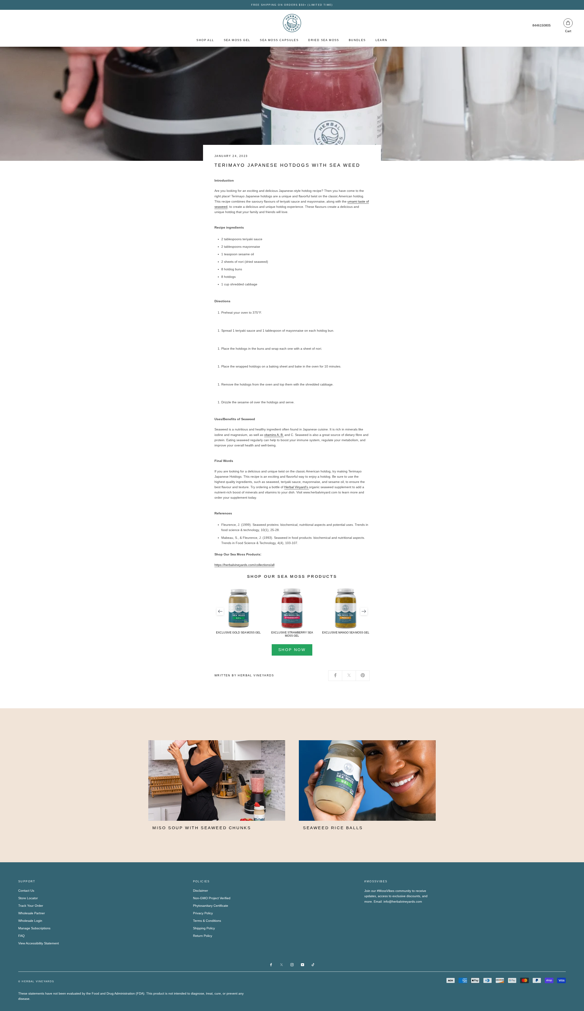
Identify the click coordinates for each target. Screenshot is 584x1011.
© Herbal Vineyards (36, 981)
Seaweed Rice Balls (333, 828)
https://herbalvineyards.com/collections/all (244, 565)
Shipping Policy (204, 928)
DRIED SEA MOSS (323, 40)
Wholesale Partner (31, 913)
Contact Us (26, 890)
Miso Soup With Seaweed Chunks (201, 828)
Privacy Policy (203, 913)
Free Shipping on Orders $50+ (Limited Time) (292, 4)
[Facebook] (335, 675)
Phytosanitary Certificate (210, 905)
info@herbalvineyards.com (402, 901)
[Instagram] (292, 964)
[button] (220, 611)
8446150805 (541, 25)
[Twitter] (349, 675)
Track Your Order (30, 905)
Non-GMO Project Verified (211, 898)
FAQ (21, 936)
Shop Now (292, 650)
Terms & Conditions (207, 920)
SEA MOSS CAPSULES (279, 40)
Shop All (205, 40)
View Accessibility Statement (38, 943)
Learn (381, 40)
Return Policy (202, 936)
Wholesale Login (30, 920)
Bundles (357, 40)
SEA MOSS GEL (237, 40)
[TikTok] (313, 964)
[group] (238, 611)
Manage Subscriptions (34, 928)
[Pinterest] (363, 675)
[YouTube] (302, 964)
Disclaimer (200, 890)
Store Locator (28, 898)
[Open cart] (568, 23)
